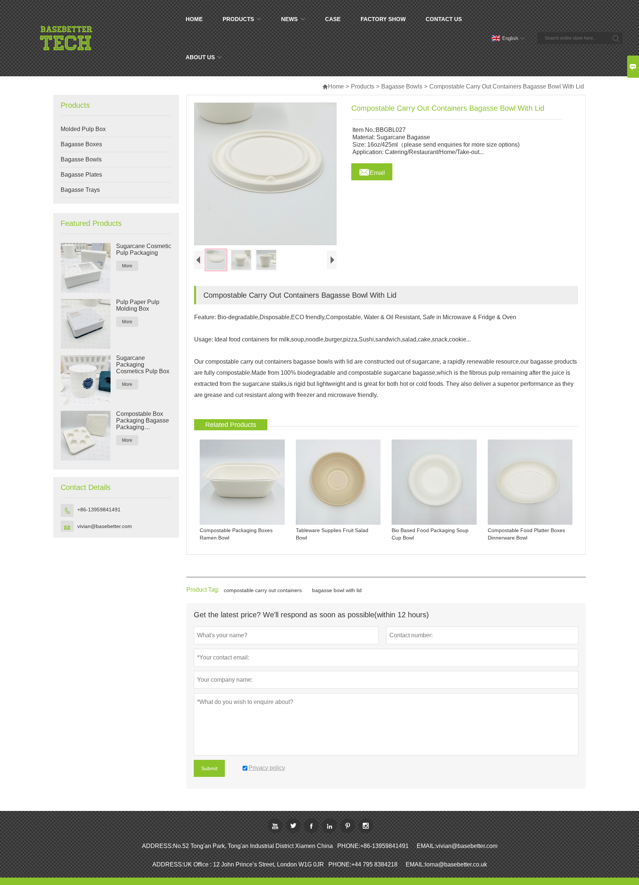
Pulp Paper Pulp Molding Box (137, 305)
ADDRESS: (157, 846)
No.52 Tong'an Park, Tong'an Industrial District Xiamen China (253, 846)
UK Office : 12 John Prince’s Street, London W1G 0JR (253, 864)
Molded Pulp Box (83, 129)
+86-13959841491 (99, 509)
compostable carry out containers (263, 590)
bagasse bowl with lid (337, 590)
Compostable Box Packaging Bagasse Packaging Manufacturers (142, 421)
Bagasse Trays (80, 190)
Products (362, 86)
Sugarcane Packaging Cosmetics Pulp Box (142, 364)
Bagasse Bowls (401, 86)
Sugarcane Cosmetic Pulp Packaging (143, 249)
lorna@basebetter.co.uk (456, 864)
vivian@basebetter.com (104, 526)
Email (372, 170)
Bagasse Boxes (81, 144)
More (127, 265)
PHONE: (348, 846)
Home (333, 86)
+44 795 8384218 (374, 864)
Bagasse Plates (81, 174)
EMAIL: (426, 846)
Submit (209, 768)
